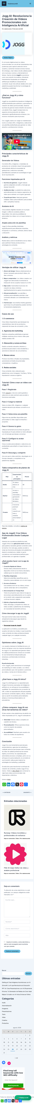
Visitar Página (8, 57)
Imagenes (5, 1008)
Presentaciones (7, 1011)
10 (4, 1042)
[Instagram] (9, 1063)
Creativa (4, 1020)
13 (17, 1042)
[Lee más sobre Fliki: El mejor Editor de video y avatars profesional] (15, 854)
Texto (3, 1014)
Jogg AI (8, 393)
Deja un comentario (9, 838)
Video (17, 838)
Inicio (9, 779)
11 (8, 1042)
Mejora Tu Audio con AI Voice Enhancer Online (16, 994)
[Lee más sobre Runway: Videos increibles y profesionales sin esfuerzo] (17, 817)
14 (21, 1042)
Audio (4, 1002)
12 (12, 1042)
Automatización (7, 1005)
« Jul (16, 1058)
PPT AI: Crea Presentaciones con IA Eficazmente (17, 988)
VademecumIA (13, 4)
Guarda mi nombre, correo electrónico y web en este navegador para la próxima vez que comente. (17, 944)
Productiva (5, 1023)
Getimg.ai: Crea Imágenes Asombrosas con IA (16, 982)
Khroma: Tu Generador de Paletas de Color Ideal (17, 991)
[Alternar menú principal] (30, 3)
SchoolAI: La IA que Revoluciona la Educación (16, 985)
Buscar (4, 970)
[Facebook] (3, 1062)
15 (25, 1042)
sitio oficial (15, 771)
